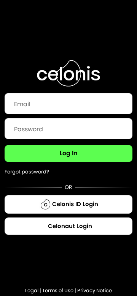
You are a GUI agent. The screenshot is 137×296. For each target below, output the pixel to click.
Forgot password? (27, 171)
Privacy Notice (94, 290)
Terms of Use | (59, 290)
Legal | (33, 290)
